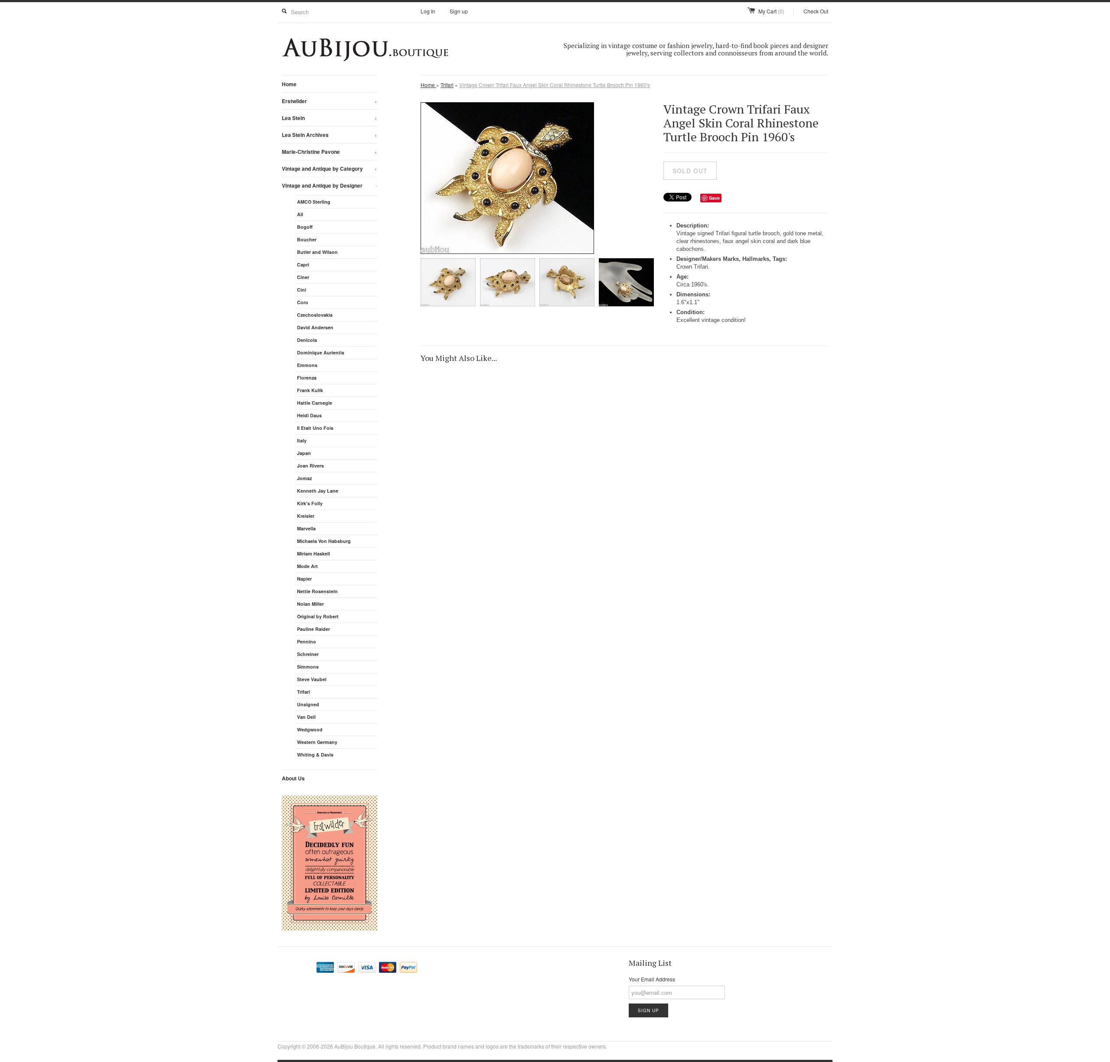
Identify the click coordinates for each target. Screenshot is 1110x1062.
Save (714, 198)
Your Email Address (652, 979)
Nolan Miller (310, 604)
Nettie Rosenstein (317, 591)
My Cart (771, 11)
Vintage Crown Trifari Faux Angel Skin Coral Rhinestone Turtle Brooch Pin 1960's (554, 84)
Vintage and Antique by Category (329, 168)
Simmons (308, 666)
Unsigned (308, 704)
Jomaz (304, 478)
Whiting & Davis (315, 754)
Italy (302, 440)
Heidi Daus (309, 415)
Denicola (307, 340)
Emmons (307, 365)
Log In (428, 11)
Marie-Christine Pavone (329, 152)
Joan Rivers (310, 465)
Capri (303, 264)
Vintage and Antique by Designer (329, 185)
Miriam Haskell (313, 553)
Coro (302, 302)
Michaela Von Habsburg (324, 541)
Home (289, 84)
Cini (301, 289)
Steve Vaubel (311, 679)
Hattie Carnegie (314, 402)
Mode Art (307, 566)
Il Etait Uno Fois (315, 428)
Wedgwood (310, 729)
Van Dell (306, 717)
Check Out (815, 11)
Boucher (307, 239)
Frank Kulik (310, 390)
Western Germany (317, 742)
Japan (304, 453)
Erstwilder (329, 101)
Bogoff (305, 227)
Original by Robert (318, 616)
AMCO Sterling (313, 201)
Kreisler (305, 516)
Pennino (306, 641)
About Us (293, 778)
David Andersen (315, 327)
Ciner (303, 277)
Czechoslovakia (315, 315)
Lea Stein (329, 118)
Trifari (303, 692)
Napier (304, 578)
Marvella (306, 528)
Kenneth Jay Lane (317, 490)
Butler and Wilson (317, 252)
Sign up (459, 11)
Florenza (307, 377)
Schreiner (308, 654)
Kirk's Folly (310, 503)
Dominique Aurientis (320, 352)
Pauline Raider (313, 629)
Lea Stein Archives (329, 135)
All (300, 214)
